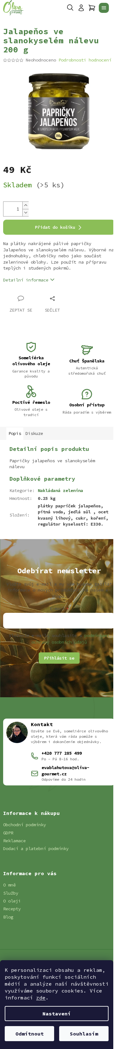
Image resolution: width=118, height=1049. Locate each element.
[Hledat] (70, 8)
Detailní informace (25, 280)
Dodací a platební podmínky (36, 848)
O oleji (12, 901)
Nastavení (56, 1013)
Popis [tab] (14, 433)
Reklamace (14, 840)
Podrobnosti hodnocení (85, 60)
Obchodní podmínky (24, 824)
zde (41, 997)
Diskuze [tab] (34, 433)
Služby (10, 893)
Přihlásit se (59, 658)
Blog (8, 917)
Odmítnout (29, 1033)
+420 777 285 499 (62, 753)
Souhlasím (84, 1033)
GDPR (8, 833)
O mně (9, 885)
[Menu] (104, 8)
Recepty (12, 909)
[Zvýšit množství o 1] (25, 205)
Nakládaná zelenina (60, 490)
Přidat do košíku (55, 227)
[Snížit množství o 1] (25, 212)
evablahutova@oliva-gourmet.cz (65, 770)
